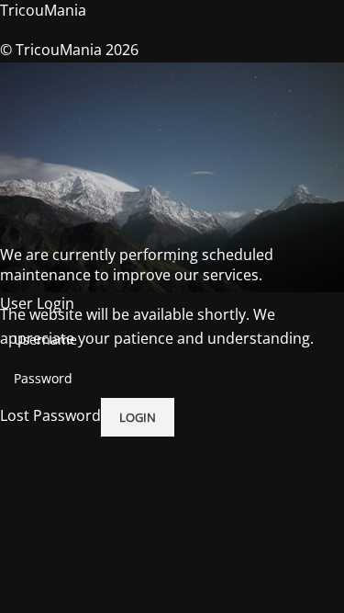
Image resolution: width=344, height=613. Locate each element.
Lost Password (50, 415)
